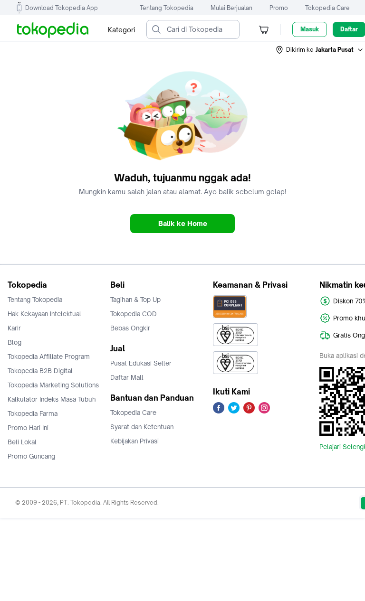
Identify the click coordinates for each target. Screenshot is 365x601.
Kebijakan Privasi (134, 441)
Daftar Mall (127, 377)
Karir (14, 328)
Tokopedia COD (133, 314)
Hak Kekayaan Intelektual (44, 314)
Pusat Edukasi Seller (141, 363)
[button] (320, 50)
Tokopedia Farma (33, 413)
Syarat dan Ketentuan (141, 427)
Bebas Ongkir (130, 328)
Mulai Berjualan (231, 7)
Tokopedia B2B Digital (40, 371)
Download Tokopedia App (61, 7)
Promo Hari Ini (28, 428)
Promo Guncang (31, 456)
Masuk (309, 29)
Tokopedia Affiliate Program (49, 356)
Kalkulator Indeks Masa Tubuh (52, 399)
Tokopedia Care (327, 7)
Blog (14, 342)
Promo (278, 7)
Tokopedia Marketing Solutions (53, 385)
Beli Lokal (22, 442)
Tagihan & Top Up (135, 299)
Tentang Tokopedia (166, 7)
